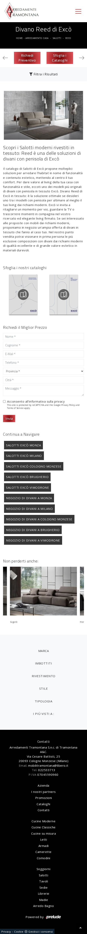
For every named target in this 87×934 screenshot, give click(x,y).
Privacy (6, 931)
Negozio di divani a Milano (29, 509)
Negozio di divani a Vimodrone (33, 540)
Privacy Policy (68, 405)
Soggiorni (44, 869)
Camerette (43, 852)
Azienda (43, 785)
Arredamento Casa (36, 38)
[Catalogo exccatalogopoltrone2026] (23, 294)
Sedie (43, 887)
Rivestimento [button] (43, 676)
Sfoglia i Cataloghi (60, 57)
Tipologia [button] (43, 701)
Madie (43, 900)
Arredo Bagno (43, 906)
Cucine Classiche (44, 827)
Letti (43, 839)
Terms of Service (15, 408)
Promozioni (43, 798)
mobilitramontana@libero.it (48, 765)
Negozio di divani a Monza (29, 498)
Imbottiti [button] (43, 663)
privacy (59, 401)
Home (19, 38)
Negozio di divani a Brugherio (33, 530)
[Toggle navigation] (78, 11)
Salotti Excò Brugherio (27, 477)
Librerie (43, 893)
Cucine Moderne (43, 821)
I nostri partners (43, 792)
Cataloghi (43, 804)
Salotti (57, 38)
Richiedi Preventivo (27, 57)
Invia (9, 418)
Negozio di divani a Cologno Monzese (39, 519)
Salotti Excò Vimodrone (27, 487)
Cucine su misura (43, 833)
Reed (68, 38)
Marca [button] (43, 651)
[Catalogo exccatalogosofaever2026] (64, 294)
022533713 (46, 770)
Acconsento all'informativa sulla (36, 401)
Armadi (43, 846)
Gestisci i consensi (40, 931)
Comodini (43, 858)
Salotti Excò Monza (23, 445)
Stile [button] (43, 688)
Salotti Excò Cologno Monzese (33, 466)
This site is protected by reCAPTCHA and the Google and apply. (43, 406)
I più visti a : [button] (43, 714)
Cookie (18, 931)
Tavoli (43, 881)
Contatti (44, 810)
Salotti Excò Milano (24, 456)
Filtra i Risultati (45, 74)
